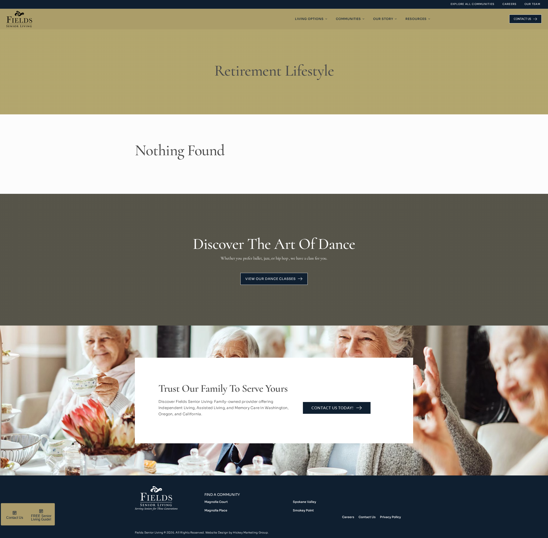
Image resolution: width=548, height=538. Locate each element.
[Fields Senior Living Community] (169, 502)
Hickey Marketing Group (250, 532)
